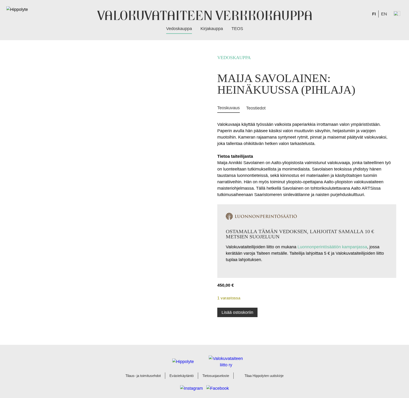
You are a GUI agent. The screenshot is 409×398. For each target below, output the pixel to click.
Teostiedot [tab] (256, 108)
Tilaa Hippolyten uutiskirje (264, 376)
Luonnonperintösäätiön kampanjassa (332, 247)
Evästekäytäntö (181, 376)
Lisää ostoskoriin (237, 312)
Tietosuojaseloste (215, 376)
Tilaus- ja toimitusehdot (143, 376)
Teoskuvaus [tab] (228, 107)
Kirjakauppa (211, 28)
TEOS (237, 28)
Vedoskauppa (179, 28)
